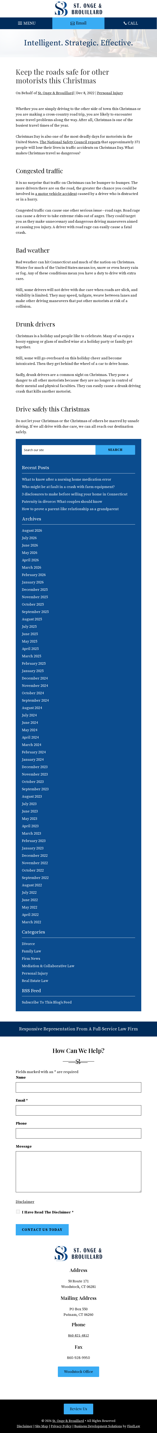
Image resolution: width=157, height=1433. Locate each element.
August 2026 (32, 530)
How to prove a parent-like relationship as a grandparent (70, 509)
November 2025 (35, 597)
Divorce (28, 944)
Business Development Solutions (98, 1426)
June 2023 (30, 811)
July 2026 (29, 538)
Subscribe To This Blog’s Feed (47, 1002)
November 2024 (35, 685)
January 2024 (33, 759)
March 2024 (31, 744)
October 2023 (33, 781)
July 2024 (29, 715)
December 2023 (35, 767)
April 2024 (30, 737)
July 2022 (29, 892)
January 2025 (33, 671)
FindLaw (133, 1426)
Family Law (31, 951)
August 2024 (32, 708)
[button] (26, 22)
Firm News (31, 958)
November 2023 (35, 774)
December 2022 (35, 855)
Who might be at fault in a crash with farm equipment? (68, 487)
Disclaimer (25, 1201)
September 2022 (35, 877)
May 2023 (29, 818)
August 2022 (32, 885)
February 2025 (34, 663)
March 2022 (31, 922)
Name (21, 1077)
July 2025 (29, 626)
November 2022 (35, 863)
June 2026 (30, 545)
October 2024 (33, 693)
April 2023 (30, 826)
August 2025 (32, 619)
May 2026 (29, 552)
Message (24, 1146)
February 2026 (34, 575)
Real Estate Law (35, 980)
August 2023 (32, 796)
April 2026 (30, 560)
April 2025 (30, 648)
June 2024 (30, 722)
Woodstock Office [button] (78, 1371)
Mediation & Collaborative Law (48, 966)
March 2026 (31, 567)
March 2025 (31, 656)
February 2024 (34, 752)
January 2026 (33, 582)
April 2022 (30, 914)
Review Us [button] (78, 1408)
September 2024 (35, 700)
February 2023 (34, 840)
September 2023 (35, 789)
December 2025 (35, 589)
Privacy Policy (61, 1426)
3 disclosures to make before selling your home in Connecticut (74, 494)
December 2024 (35, 678)
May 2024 (29, 730)
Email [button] (81, 23)
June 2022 (30, 900)
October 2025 (33, 604)
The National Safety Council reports (70, 142)
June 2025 (30, 634)
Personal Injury (110, 93)
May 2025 (29, 641)
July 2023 (29, 804)
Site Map (41, 1426)
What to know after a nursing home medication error (66, 479)
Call (133, 23)
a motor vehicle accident (56, 193)
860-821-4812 (78, 1335)
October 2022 (33, 870)
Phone (21, 1123)
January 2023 (33, 848)
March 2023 (31, 833)
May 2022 (29, 907)
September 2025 (35, 611)
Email (22, 1100)
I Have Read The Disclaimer (48, 1212)
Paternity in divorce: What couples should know (62, 501)
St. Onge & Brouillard (56, 93)
